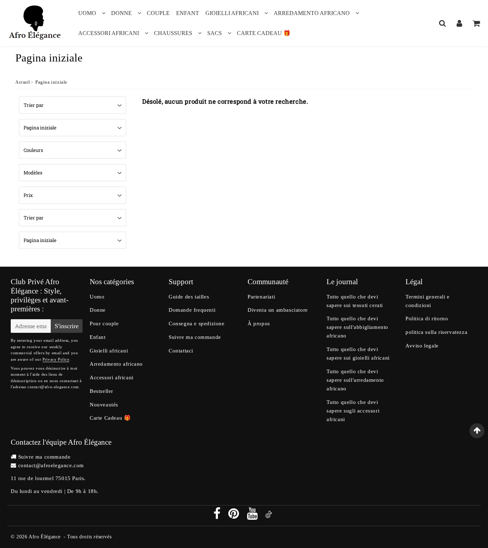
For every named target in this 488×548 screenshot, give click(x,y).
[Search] (442, 23)
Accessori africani (108, 33)
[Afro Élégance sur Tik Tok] (268, 516)
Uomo (87, 13)
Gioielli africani (232, 13)
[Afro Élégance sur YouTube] (253, 516)
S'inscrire (67, 326)
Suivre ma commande (195, 337)
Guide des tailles (189, 297)
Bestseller (101, 391)
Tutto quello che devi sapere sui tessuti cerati (355, 301)
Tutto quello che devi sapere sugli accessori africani (353, 410)
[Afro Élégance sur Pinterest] (234, 516)
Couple (158, 13)
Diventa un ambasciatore (278, 310)
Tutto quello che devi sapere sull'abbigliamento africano (357, 327)
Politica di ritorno (426, 318)
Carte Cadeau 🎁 (263, 33)
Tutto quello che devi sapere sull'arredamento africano (355, 380)
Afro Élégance (45, 536)
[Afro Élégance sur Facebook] (217, 516)
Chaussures (173, 33)
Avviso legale (422, 346)
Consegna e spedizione (197, 323)
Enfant (187, 13)
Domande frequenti (192, 310)
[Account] (459, 23)
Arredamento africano (312, 13)
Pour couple (104, 323)
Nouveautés (104, 405)
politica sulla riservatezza (436, 332)
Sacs (214, 33)
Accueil (22, 82)
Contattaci (181, 351)
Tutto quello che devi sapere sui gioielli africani (358, 353)
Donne (121, 13)
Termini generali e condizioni (427, 301)
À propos (259, 323)
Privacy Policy (56, 359)
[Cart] (476, 23)
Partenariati (261, 297)
